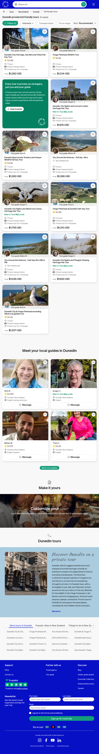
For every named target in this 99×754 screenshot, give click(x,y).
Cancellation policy (63, 746)
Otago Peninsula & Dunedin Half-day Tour (38, 637)
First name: (33, 696)
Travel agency (51, 670)
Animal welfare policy (86, 684)
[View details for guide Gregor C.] (74, 384)
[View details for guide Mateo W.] (25, 436)
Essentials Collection (86, 679)
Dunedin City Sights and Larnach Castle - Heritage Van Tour (83, 644)
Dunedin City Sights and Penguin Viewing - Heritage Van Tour (38, 650)
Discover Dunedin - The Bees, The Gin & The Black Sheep (61, 644)
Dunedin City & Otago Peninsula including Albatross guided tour (16, 631)
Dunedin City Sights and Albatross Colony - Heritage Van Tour (16, 650)
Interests (26, 23)
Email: (31, 704)
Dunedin (36, 11)
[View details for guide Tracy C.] (74, 436)
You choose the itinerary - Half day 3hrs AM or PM (61, 650)
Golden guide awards (86, 674)
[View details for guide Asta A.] (25, 384)
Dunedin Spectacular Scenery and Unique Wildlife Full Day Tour (83, 637)
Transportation (46, 23)
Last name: (67, 696)
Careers (81, 688)
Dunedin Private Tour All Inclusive (38, 644)
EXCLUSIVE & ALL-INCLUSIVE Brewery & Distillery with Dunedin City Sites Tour (61, 637)
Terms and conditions (37, 746)
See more (56, 611)
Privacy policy (50, 746)
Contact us (9, 674)
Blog (79, 670)
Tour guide (50, 674)
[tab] (21, 625)
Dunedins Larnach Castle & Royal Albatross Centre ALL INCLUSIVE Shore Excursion (16, 637)
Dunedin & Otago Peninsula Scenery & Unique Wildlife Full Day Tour (83, 631)
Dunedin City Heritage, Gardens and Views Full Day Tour (16, 644)
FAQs (7, 670)
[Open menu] (94, 4)
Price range (64, 23)
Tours (11, 11)
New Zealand (23, 11)
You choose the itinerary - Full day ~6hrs (61, 631)
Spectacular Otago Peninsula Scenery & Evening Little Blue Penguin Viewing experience (83, 650)
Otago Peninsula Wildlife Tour (38, 631)
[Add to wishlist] (44, 31)
